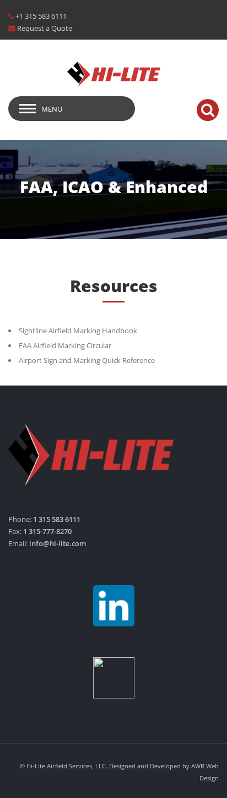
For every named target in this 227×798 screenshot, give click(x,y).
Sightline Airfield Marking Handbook (78, 330)
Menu (51, 109)
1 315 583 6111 (56, 519)
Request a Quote (44, 28)
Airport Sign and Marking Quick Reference (87, 360)
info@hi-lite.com (57, 543)
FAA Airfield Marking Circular (65, 345)
